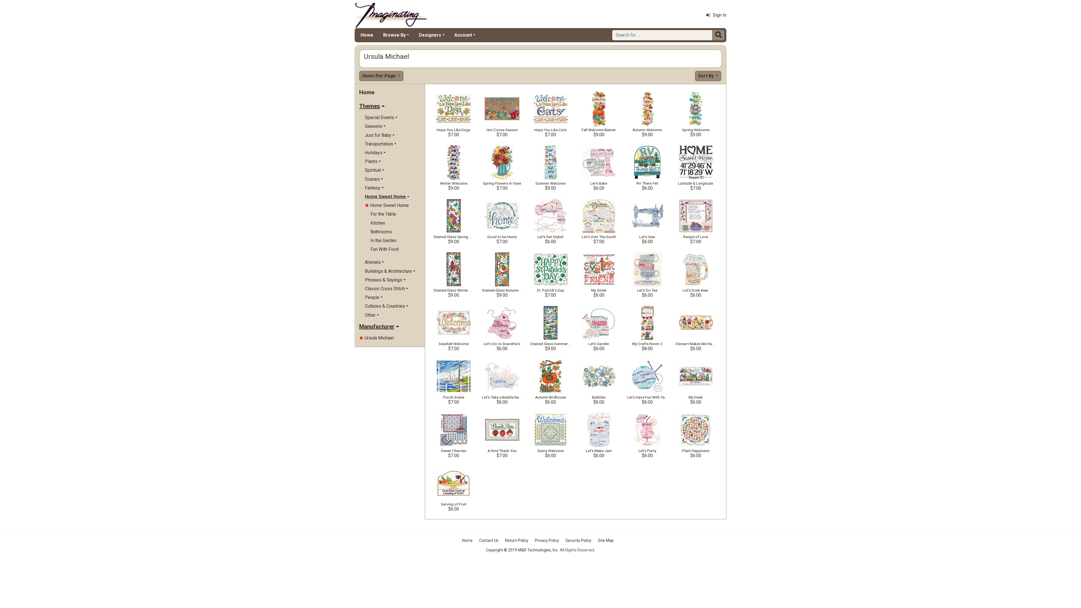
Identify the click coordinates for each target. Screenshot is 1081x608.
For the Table (383, 214)
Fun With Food (384, 249)
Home (367, 35)
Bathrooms (381, 231)
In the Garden (383, 240)
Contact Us (489, 540)
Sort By (706, 76)
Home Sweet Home (387, 205)
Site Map (606, 540)
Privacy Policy (547, 540)
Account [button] (463, 35)
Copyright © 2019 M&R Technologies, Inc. (522, 550)
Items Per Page (379, 76)
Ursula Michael (376, 338)
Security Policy (578, 540)
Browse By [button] (394, 35)
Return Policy (516, 540)
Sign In (719, 15)
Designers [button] (430, 35)
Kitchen (377, 223)
